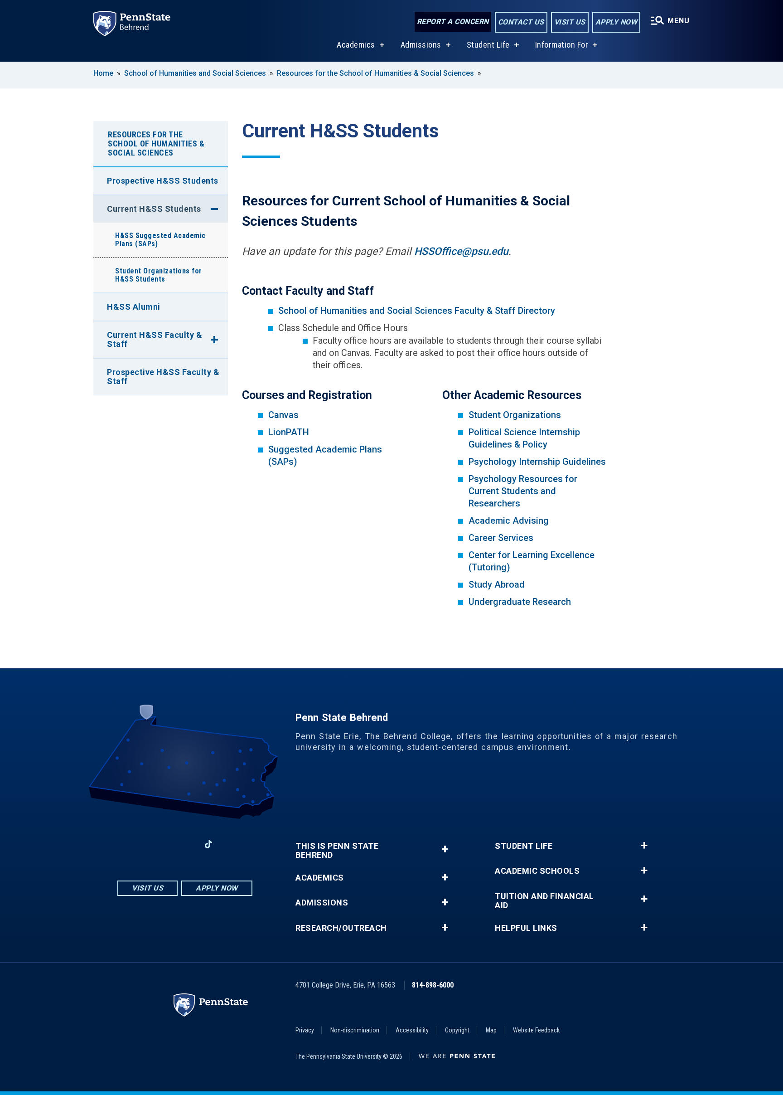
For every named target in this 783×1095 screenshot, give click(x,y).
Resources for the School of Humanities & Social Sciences (375, 73)
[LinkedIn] (185, 844)
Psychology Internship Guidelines (537, 461)
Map (491, 1030)
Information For (562, 44)
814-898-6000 (433, 985)
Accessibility (412, 1030)
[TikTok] (208, 844)
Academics (356, 44)
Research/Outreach (341, 928)
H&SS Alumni (133, 306)
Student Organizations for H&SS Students (158, 275)
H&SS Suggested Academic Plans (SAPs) (160, 239)
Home (103, 73)
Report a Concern (453, 21)
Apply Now (616, 22)
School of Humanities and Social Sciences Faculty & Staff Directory (416, 310)
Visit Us (569, 22)
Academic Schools (537, 871)
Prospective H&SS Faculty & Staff (163, 376)
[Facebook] (137, 844)
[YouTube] (232, 844)
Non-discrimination (354, 1030)
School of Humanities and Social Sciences (195, 73)
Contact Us (521, 22)
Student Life (488, 44)
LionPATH (288, 432)
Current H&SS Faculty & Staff (154, 339)
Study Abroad (497, 584)
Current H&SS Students (154, 209)
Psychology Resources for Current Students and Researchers (523, 491)
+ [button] (444, 849)
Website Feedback (536, 1030)
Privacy (304, 1030)
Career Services (501, 537)
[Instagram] (161, 844)
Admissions (421, 44)
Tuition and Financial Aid (544, 901)
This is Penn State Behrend (336, 851)
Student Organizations (515, 414)
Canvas (283, 414)
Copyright (457, 1030)
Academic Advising (509, 520)
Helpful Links (526, 928)
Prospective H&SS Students (162, 180)
